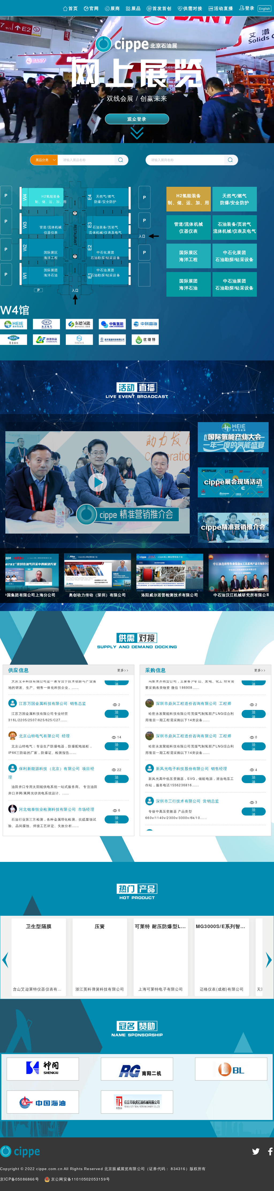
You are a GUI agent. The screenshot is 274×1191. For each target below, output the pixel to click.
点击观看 (233, 445)
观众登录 (137, 119)
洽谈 (118, 712)
